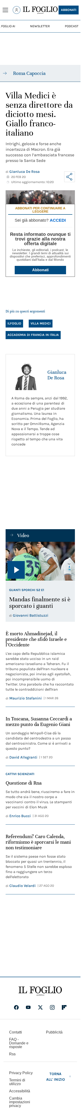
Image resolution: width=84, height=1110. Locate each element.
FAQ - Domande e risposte (18, 1043)
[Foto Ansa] (40, 561)
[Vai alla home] (40, 10)
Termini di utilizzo (17, 1082)
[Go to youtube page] (28, 1007)
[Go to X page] (40, 1007)
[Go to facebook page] (16, 1007)
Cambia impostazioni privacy (19, 1102)
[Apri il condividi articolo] (69, 176)
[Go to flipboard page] (64, 1007)
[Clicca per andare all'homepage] (40, 991)
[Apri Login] (17, 10)
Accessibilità (19, 1091)
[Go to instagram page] (52, 1007)
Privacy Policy (21, 1073)
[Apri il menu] (5, 10)
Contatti (15, 1032)
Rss (12, 1054)
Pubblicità (54, 1032)
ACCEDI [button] (58, 220)
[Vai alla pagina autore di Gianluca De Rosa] (26, 375)
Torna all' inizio (55, 1077)
